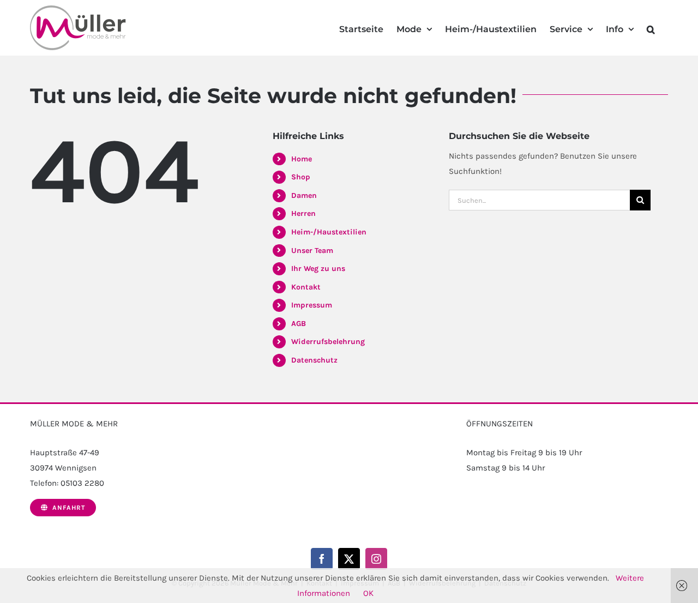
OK (368, 593)
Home (301, 159)
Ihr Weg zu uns (318, 268)
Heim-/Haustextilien (328, 232)
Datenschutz (314, 360)
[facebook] (322, 559)
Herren (303, 213)
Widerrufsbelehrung (328, 341)
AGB (298, 323)
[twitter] (349, 559)
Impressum (311, 305)
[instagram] (376, 559)
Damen (304, 195)
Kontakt (306, 287)
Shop (300, 177)
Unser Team (312, 250)
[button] (651, 28)
